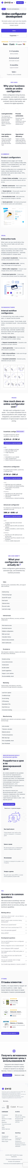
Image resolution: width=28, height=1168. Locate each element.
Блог (16, 1136)
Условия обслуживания (14, 1161)
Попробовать (7, 1075)
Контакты (20, 2)
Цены (14, 30)
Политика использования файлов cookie (14, 1163)
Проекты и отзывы (6, 1118)
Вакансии (4, 1122)
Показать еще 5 (5, 611)
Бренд (3, 1120)
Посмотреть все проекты (9, 1033)
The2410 (14, 1155)
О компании (5, 1115)
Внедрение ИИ (19, 1118)
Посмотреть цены (9, 804)
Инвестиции (5, 1141)
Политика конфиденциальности (14, 1159)
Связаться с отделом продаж (13, 443)
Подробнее (13, 35)
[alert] (14, 9)
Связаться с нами (19, 1075)
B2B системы (18, 1115)
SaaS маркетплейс (6, 1139)
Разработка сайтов (20, 1117)
